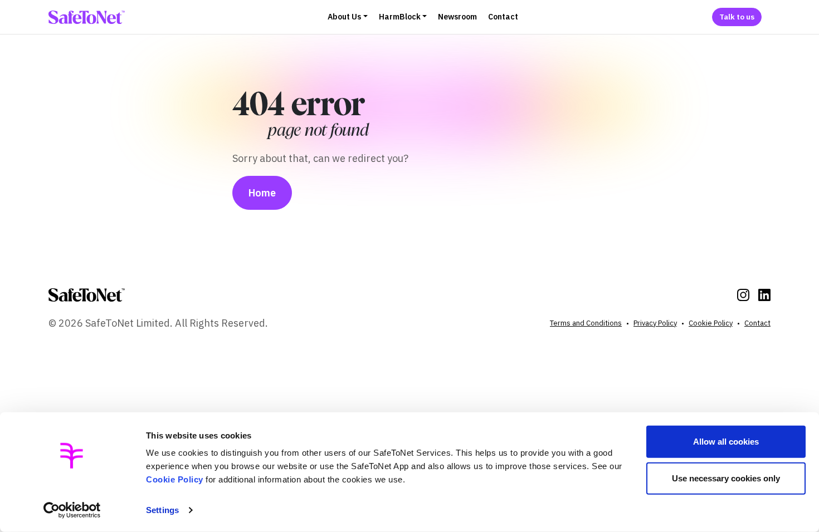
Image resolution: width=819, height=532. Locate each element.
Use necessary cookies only (726, 477)
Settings (162, 510)
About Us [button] (344, 17)
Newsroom (457, 17)
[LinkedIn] (764, 295)
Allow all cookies (726, 441)
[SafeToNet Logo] (86, 17)
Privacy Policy (655, 323)
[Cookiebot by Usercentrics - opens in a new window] (72, 510)
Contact (503, 17)
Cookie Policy (174, 479)
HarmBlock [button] (400, 17)
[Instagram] (743, 295)
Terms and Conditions (586, 323)
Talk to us (736, 17)
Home (262, 192)
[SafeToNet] (86, 295)
